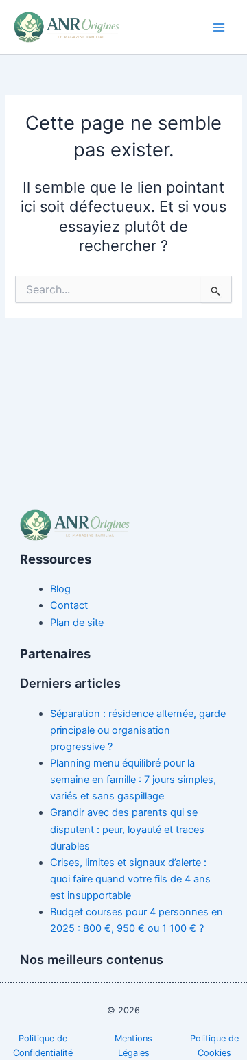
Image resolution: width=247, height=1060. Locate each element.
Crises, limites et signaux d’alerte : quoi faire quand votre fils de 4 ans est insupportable (130, 879)
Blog (60, 589)
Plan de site (77, 622)
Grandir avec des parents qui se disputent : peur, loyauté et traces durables (127, 829)
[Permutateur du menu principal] (218, 27)
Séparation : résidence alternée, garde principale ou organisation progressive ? (138, 730)
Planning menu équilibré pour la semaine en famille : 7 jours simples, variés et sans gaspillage (133, 779)
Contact (69, 605)
